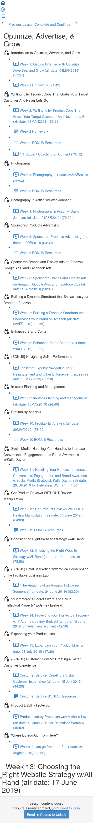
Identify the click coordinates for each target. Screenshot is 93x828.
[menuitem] (3, 11)
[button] (3, 4)
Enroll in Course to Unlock (46, 814)
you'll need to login (66, 808)
